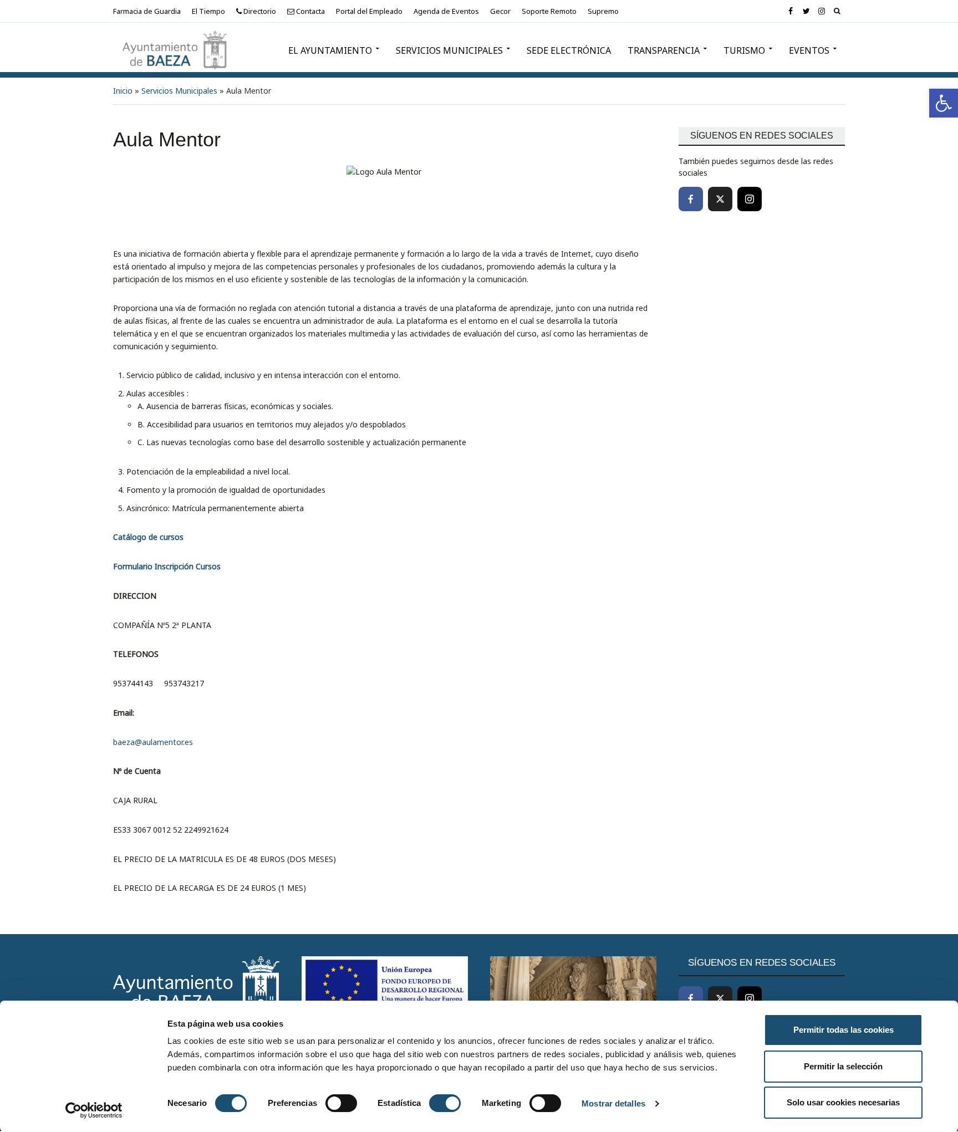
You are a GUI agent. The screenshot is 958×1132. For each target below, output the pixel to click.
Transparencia (664, 50)
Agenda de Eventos (446, 11)
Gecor (500, 11)
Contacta (309, 11)
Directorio (259, 11)
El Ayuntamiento (330, 50)
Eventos (809, 50)
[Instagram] (749, 199)
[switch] (341, 1103)
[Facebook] (691, 199)
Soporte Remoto (549, 11)
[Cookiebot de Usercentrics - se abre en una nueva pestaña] (93, 1110)
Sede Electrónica (569, 50)
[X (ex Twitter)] (720, 199)
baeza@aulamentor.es (153, 742)
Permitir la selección (843, 1066)
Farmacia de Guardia (147, 11)
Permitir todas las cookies (843, 1029)
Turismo (744, 50)
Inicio (123, 90)
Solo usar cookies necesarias (843, 1102)
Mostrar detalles (613, 1103)
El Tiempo (208, 11)
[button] (943, 103)
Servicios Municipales (449, 50)
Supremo (603, 11)
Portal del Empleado (369, 11)
